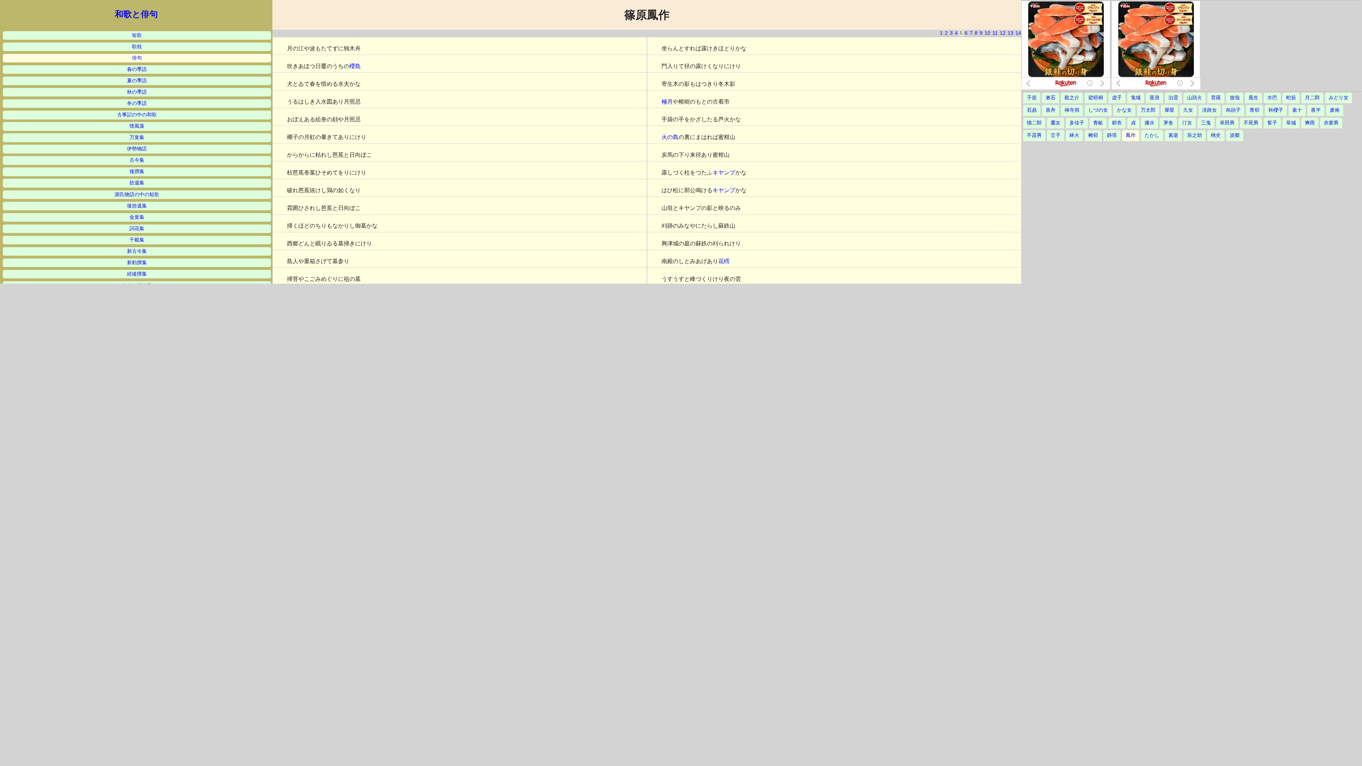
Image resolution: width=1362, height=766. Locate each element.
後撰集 (136, 171)
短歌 (137, 35)
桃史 (1216, 135)
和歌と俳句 (136, 14)
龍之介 (1071, 97)
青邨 (1254, 110)
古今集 (136, 160)
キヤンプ (724, 173)
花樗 (724, 261)
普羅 (1216, 97)
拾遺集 (136, 182)
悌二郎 (1034, 123)
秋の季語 (137, 92)
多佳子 (1076, 123)
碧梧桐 (1095, 97)
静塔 (1112, 135)
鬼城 (1136, 97)
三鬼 (1206, 123)
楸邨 (1093, 135)
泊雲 (1173, 97)
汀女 (1187, 123)
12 (1003, 33)
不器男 (1034, 135)
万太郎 (1148, 110)
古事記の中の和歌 (137, 114)
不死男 (1251, 123)
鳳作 (1131, 135)
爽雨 (1310, 123)
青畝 (1098, 123)
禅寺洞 (1071, 110)
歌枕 (137, 46)
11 (995, 33)
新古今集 (137, 251)
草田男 (1227, 123)
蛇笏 (1291, 97)
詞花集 (136, 228)
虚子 (1117, 97)
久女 (1188, 110)
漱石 (1051, 97)
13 (1010, 33)
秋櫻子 (1275, 110)
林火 (1074, 135)
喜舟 (1051, 110)
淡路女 (1209, 110)
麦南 (1335, 110)
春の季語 (137, 69)
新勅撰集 (137, 262)
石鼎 (1032, 110)
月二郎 (1312, 97)
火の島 (670, 137)
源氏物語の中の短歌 (137, 194)
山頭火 (1194, 97)
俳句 (137, 58)
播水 (1150, 123)
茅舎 (1168, 123)
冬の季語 (137, 103)
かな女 (1124, 110)
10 (987, 33)
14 (1018, 33)
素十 (1297, 110)
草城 (1291, 123)
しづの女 (1098, 110)
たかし (1152, 135)
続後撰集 (137, 274)
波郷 (1235, 135)
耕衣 (1117, 123)
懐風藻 (136, 126)
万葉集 (136, 137)
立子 (1056, 135)
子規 (1032, 97)
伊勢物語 (137, 148)
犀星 (1169, 110)
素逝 (1173, 135)
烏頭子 (1233, 110)
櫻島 (355, 66)
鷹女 (1056, 123)
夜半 (1316, 110)
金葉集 (136, 217)
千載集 (136, 240)
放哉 (1235, 97)
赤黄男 (1331, 123)
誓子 (1272, 123)
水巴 (1272, 97)
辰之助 (1194, 135)
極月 (667, 102)
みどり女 (1339, 97)
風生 (1253, 97)
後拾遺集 (137, 206)
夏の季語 (137, 80)
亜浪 (1154, 97)
